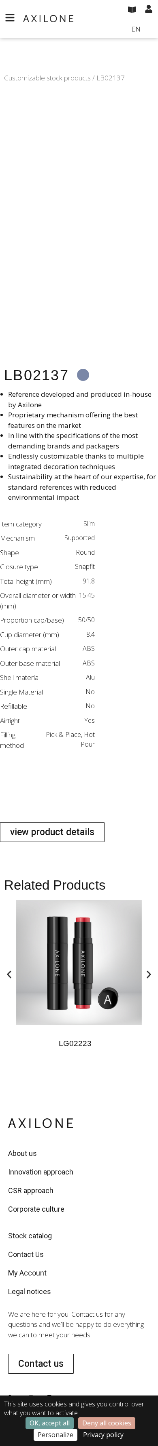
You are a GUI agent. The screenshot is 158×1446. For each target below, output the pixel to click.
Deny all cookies (106, 1423)
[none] (142, 29)
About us (22, 1153)
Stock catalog (30, 1235)
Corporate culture (36, 1209)
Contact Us (26, 1254)
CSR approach (30, 1190)
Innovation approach (40, 1172)
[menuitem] (142, 29)
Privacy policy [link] (103, 1434)
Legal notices (29, 1291)
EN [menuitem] (136, 28)
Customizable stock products (47, 77)
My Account (27, 1273)
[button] (9, 974)
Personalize (55, 1434)
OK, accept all (50, 1423)
